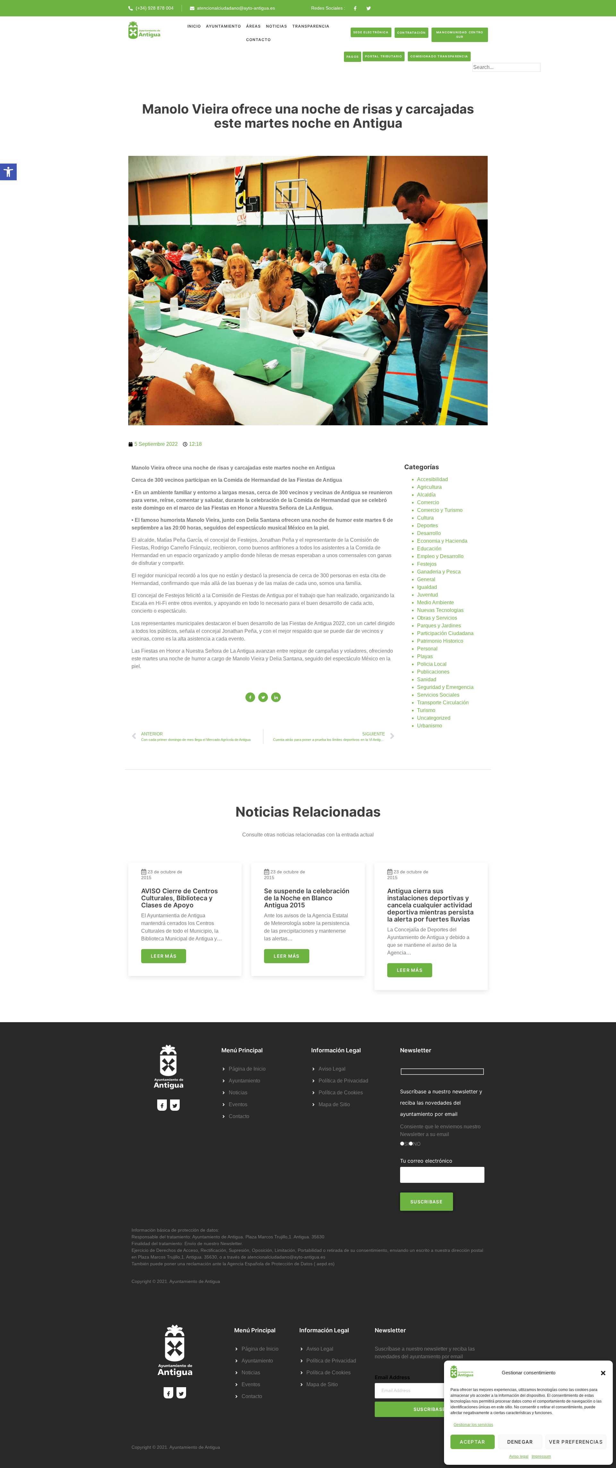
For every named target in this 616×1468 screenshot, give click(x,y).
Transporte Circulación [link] (443, 702)
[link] (8, 172)
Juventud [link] (427, 595)
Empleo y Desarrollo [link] (440, 556)
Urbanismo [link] (429, 725)
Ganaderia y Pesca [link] (439, 571)
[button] (603, 1373)
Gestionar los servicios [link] (473, 1424)
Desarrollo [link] (429, 533)
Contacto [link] (258, 39)
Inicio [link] (194, 26)
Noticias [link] (276, 26)
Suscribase (430, 1409)
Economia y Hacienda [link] (442, 541)
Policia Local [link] (432, 664)
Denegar (520, 1442)
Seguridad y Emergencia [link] (445, 687)
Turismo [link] (426, 710)
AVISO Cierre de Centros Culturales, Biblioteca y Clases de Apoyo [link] (179, 898)
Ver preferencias (576, 1442)
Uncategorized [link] (433, 718)
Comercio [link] (428, 502)
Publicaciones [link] (433, 672)
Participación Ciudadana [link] (445, 633)
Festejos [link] (427, 564)
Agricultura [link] (429, 487)
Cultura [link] (425, 518)
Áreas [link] (253, 26)
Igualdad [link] (427, 587)
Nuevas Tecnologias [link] (440, 610)
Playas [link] (425, 656)
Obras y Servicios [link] (437, 618)
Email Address (392, 1377)
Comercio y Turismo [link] (440, 510)
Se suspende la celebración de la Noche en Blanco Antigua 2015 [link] (306, 898)
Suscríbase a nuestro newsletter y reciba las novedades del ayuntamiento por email (441, 1102)
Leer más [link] (163, 956)
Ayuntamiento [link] (223, 26)
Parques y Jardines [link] (439, 625)
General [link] (426, 579)
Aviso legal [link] (518, 1456)
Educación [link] (429, 548)
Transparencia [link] (310, 26)
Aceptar (472, 1442)
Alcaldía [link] (426, 494)
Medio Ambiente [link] (435, 602)
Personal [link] (427, 648)
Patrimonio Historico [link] (440, 641)
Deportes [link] (427, 525)
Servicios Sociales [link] (438, 695)
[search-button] (482, 77)
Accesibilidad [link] (432, 479)
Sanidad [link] (426, 679)
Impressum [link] (541, 1456)
